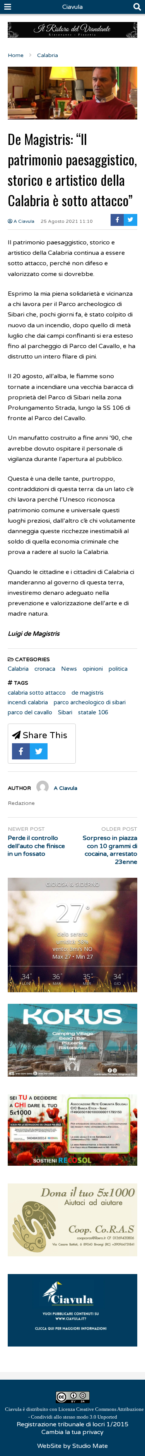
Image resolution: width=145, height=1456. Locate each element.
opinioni (93, 668)
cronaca (44, 668)
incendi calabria (28, 702)
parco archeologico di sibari (90, 702)
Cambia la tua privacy (72, 1432)
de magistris (88, 692)
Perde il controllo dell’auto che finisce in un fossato (36, 846)
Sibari (65, 712)
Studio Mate (90, 1446)
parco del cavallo (30, 712)
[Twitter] (130, 220)
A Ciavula (23, 221)
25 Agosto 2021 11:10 (67, 221)
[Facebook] (117, 220)
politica (118, 668)
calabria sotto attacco (37, 692)
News (69, 668)
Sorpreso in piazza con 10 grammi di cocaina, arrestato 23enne (110, 850)
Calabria (18, 668)
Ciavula (72, 7)
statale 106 (93, 712)
